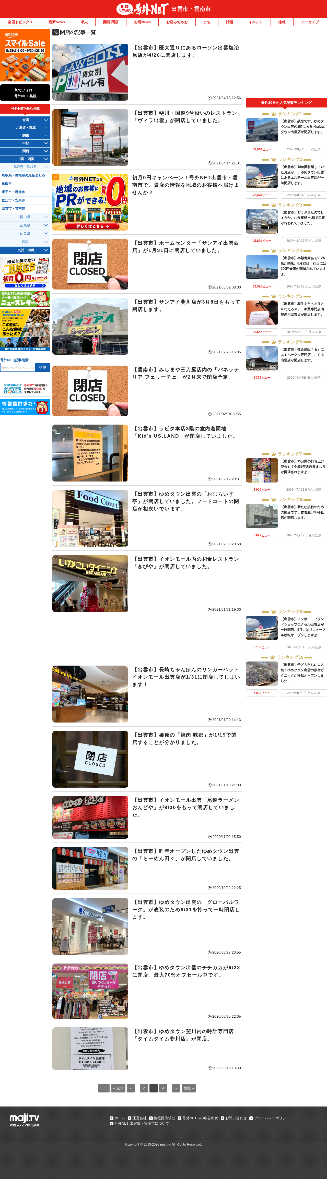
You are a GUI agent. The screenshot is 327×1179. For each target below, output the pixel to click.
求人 (84, 22)
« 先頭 (118, 1088)
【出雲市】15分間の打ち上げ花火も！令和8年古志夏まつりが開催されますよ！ (303, 466)
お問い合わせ (236, 1118)
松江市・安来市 (13, 200)
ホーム (119, 1118)
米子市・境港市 (13, 192)
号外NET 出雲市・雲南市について (141, 1123)
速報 (282, 22)
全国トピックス (20, 22)
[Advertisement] (147, 638)
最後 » (189, 1088)
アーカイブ (310, 22)
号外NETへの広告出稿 (200, 1118)
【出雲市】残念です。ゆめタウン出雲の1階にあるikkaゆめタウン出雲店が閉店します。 (303, 126)
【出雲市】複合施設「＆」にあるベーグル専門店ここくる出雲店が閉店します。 (302, 354)
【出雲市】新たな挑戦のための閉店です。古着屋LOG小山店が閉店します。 (302, 512)
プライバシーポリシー (272, 1118)
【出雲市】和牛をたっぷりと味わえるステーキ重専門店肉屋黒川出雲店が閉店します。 (302, 309)
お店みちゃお (177, 22)
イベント (256, 22)
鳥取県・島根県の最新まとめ (23, 175)
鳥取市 (7, 184)
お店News (142, 22)
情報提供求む (164, 1118)
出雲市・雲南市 (191, 9)
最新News (57, 22)
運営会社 (139, 1118)
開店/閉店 (111, 22)
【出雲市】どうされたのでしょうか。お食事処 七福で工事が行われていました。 (303, 217)
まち (207, 22)
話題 (229, 22)
